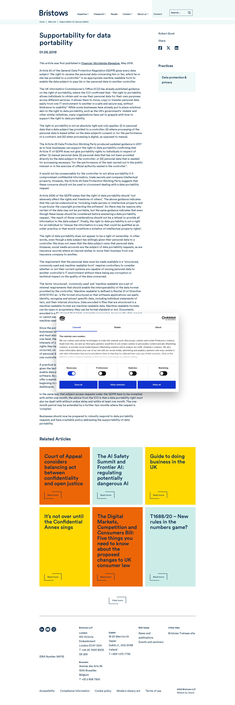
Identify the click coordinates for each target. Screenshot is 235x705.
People (114, 14)
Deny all (78, 384)
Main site (52, 22)
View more (117, 600)
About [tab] (158, 327)
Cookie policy (103, 691)
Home (42, 22)
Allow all (157, 384)
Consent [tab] (77, 327)
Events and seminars (151, 642)
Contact (157, 14)
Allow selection (117, 384)
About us (142, 14)
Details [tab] (117, 327)
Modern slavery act (128, 691)
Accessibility (47, 691)
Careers (127, 14)
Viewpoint (99, 14)
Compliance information (74, 691)
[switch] (102, 373)
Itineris (191, 693)
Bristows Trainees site (181, 633)
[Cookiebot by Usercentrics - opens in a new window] (164, 318)
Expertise (82, 14)
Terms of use (153, 691)
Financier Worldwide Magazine (100, 63)
